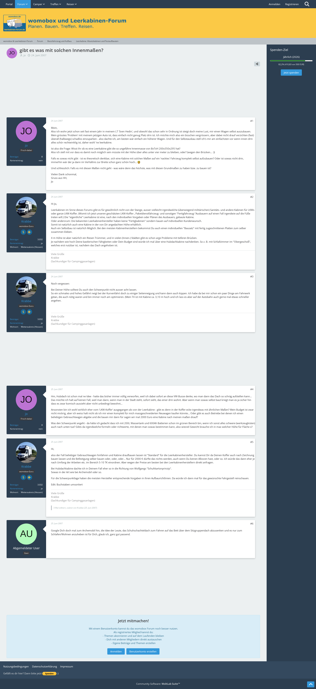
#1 (251, 120)
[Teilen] (257, 64)
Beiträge (14, 156)
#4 (251, 389)
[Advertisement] (133, 93)
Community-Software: (158, 683)
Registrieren (292, 4)
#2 (251, 196)
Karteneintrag (16, 243)
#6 (251, 523)
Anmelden (274, 4)
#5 (251, 442)
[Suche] (307, 4)
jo (25, 55)
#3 (251, 276)
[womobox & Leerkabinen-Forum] (158, 23)
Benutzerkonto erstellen (143, 651)
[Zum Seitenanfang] (310, 684)
